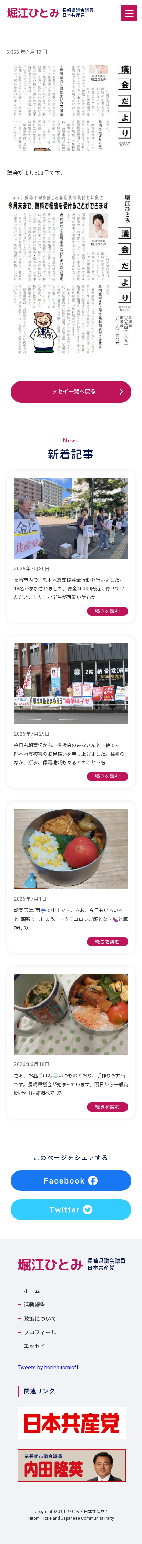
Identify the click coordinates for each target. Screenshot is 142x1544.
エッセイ (34, 1346)
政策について (40, 1319)
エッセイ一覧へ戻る (71, 391)
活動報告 (34, 1305)
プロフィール (40, 1332)
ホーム (31, 1291)
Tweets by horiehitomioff (48, 1367)
